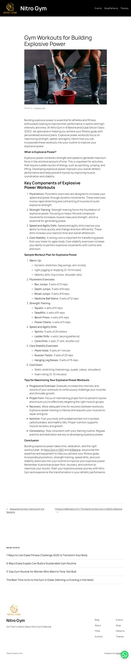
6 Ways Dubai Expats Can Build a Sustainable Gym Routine (41, 563)
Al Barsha (74, 450)
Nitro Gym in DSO (54, 450)
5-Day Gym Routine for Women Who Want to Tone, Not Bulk (41, 571)
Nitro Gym (33, 8)
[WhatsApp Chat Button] (124, 654)
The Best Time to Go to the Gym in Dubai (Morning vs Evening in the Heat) (50, 579)
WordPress (120, 653)
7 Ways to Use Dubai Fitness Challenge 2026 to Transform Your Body (47, 555)
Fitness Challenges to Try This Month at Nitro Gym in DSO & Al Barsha (88, 508)
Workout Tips (40, 108)
